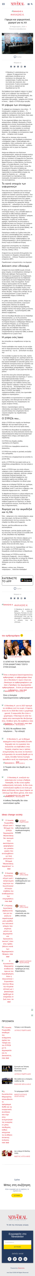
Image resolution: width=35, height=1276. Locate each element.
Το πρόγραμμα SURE (21, 1091)
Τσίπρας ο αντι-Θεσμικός (22, 1027)
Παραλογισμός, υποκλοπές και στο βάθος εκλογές (22, 913)
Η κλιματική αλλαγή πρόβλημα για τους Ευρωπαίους (22, 968)
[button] (28, 4)
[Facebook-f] (10, 1259)
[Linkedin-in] (25, 1259)
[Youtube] (20, 1259)
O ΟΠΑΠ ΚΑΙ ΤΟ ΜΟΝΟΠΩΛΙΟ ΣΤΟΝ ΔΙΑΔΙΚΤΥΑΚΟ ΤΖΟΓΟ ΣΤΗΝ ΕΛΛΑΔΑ (16, 664)
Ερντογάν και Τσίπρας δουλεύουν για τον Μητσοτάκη (21, 1069)
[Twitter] (15, 1259)
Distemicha (21, 1268)
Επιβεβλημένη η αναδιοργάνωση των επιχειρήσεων (22, 881)
